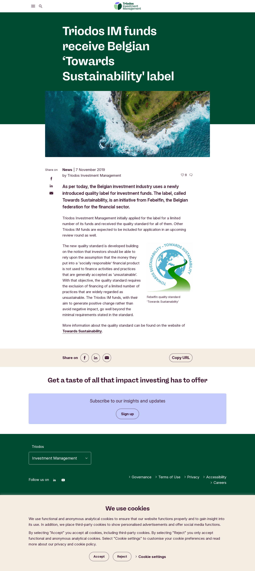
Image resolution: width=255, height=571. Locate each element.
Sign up (127, 414)
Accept (99, 556)
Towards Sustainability (82, 331)
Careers (220, 482)
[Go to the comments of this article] (191, 175)
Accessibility (216, 477)
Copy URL (181, 357)
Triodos (38, 446)
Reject (122, 556)
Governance (141, 477)
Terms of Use (169, 477)
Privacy (193, 477)
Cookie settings (152, 556)
